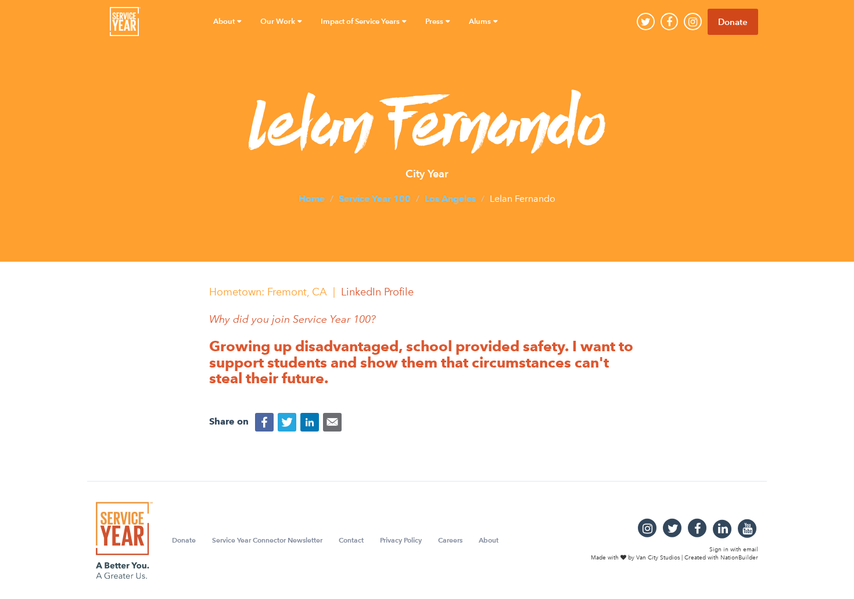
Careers (450, 540)
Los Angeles (450, 198)
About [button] (224, 21)
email (750, 549)
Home (312, 198)
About (488, 540)
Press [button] (435, 21)
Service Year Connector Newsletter (267, 540)
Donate (733, 21)
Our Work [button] (278, 21)
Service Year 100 (375, 198)
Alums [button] (481, 21)
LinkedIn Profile (377, 292)
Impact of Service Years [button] (361, 21)
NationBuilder (739, 557)
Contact (351, 540)
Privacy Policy (401, 540)
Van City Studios (658, 557)
